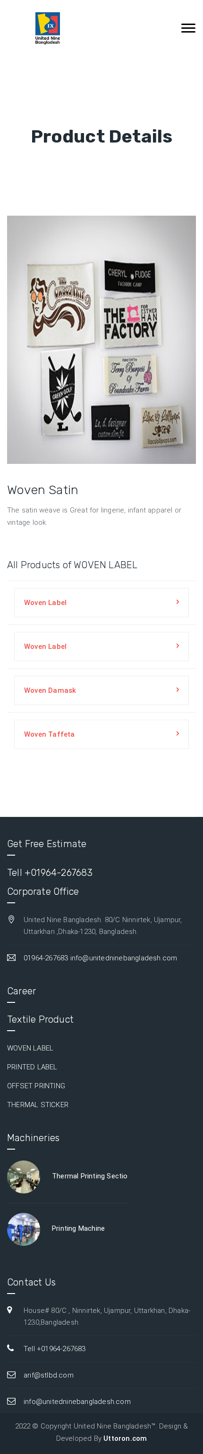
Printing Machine (78, 1228)
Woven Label (45, 602)
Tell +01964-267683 (50, 872)
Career (21, 991)
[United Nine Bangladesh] (43, 28)
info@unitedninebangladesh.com (124, 958)
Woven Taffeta (49, 734)
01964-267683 (46, 958)
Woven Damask (50, 690)
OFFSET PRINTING (36, 1086)
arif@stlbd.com (49, 1375)
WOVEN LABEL (30, 1048)
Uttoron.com (125, 1438)
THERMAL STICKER (37, 1105)
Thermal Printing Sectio (90, 1176)
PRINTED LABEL (32, 1067)
